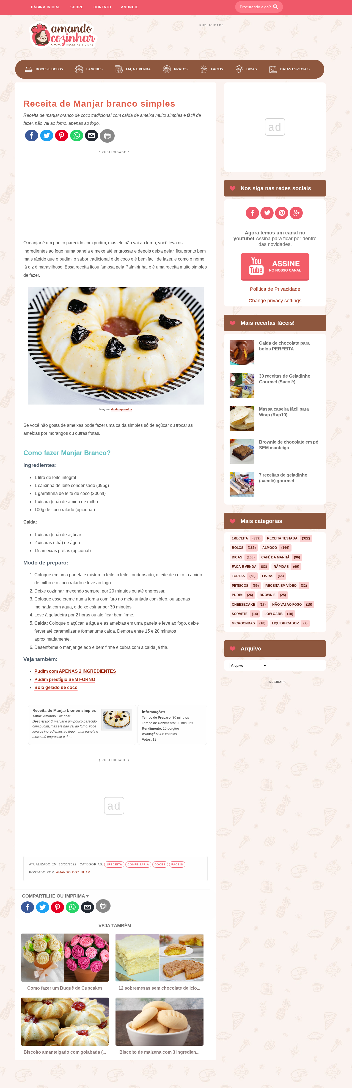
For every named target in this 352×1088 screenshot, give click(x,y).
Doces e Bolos (49, 69)
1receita (114, 864)
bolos (237, 548)
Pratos (181, 69)
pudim (237, 595)
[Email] (91, 136)
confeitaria (138, 864)
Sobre (77, 7)
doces (160, 864)
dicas (237, 557)
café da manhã (275, 557)
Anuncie (129, 7)
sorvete (240, 614)
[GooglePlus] (296, 213)
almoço (269, 548)
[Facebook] (31, 136)
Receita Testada (282, 538)
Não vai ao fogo (287, 605)
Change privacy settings (275, 300)
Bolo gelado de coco (56, 687)
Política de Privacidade (275, 289)
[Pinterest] (61, 136)
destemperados (121, 409)
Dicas (251, 69)
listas (267, 576)
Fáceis (217, 69)
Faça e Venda (138, 69)
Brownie (268, 595)
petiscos (240, 586)
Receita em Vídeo (280, 586)
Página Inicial (46, 7)
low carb (274, 614)
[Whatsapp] (76, 136)
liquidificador (285, 623)
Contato (102, 7)
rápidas (281, 567)
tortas (238, 576)
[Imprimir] (107, 136)
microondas (243, 623)
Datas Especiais (295, 69)
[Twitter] (46, 136)
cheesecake (243, 605)
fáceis (177, 864)
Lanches (94, 69)
